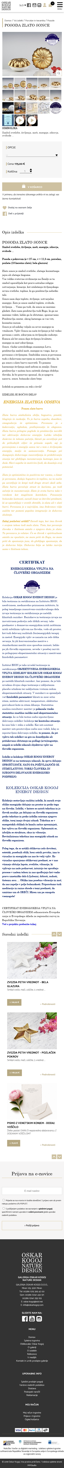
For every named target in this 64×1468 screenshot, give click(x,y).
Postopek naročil (32, 1392)
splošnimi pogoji (45, 1208)
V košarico (34, 187)
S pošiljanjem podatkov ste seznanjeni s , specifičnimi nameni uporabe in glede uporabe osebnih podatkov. (28, 1212)
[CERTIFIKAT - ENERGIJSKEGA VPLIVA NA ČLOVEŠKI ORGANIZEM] (44, 108)
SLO (21, 5)
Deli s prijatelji (16, 214)
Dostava (32, 1388)
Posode (50, 21)
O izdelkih (32, 1351)
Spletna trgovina (32, 1341)
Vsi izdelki (18, 21)
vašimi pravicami (35, 1212)
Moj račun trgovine (32, 1413)
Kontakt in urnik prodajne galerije (32, 1361)
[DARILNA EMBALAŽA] (32, 108)
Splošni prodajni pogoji (32, 1382)
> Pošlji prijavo (32, 1225)
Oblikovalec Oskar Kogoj (32, 1344)
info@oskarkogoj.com (33, 1305)
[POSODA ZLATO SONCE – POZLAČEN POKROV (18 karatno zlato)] (8, 84)
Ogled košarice (32, 1419)
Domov (8, 21)
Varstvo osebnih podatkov (31, 1385)
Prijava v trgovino (32, 1416)
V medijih (31, 1357)
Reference (32, 1354)
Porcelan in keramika (35, 21)
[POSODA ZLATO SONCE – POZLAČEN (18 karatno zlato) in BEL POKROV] (8, 108)
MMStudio (32, 1465)
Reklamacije (32, 1395)
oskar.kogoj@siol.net (33, 1302)
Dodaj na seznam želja (19, 208)
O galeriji (32, 1347)
